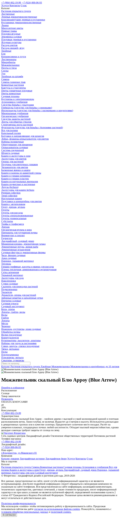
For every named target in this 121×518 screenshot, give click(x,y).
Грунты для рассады (12, 212)
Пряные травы (9, 31)
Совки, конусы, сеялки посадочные (20, 346)
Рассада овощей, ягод (12, 48)
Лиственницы (8, 59)
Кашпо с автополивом (13, 204)
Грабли (5, 317)
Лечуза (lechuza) (9, 187)
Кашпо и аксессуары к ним (15, 156)
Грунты (5, 210)
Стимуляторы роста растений (17, 124)
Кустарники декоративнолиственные (21, 22)
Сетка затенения (10, 272)
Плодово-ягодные (10, 33)
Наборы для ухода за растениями (19, 343)
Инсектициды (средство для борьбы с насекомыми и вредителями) (37, 110)
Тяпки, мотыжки (10, 349)
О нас (24, 5)
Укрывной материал (12, 275)
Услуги (5, 5)
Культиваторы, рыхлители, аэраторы (21, 340)
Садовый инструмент (12, 306)
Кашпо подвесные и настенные (18, 184)
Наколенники (8, 281)
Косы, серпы (8, 309)
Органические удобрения (15, 116)
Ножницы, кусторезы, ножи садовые (21, 329)
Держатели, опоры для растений (18, 295)
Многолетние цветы (12, 28)
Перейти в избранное (12, 387)
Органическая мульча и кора (16, 229)
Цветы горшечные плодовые (16, 90)
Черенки (5, 326)
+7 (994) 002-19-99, (11, 2)
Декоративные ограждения (15, 249)
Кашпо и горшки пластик (15, 178)
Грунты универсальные (13, 218)
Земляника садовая (11, 36)
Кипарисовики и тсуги (13, 56)
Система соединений (12, 150)
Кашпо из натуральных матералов (19, 181)
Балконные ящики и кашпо (15, 170)
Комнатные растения (12, 85)
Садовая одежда (9, 303)
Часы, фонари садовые (13, 255)
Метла (4, 323)
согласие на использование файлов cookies (57, 509)
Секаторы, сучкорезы (12, 360)
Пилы (4, 351)
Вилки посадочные (11, 334)
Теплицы (6, 263)
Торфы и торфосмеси (12, 224)
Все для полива (9, 130)
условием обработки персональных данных (24, 512)
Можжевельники (10, 65)
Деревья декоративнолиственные (19, 16)
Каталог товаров (10, 458)
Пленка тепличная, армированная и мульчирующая (28, 269)
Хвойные (6, 51)
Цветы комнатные (11, 93)
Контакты (14, 5)
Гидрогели (7, 238)
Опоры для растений (12, 161)
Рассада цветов (9, 45)
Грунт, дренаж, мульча (13, 207)
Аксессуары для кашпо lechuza (17, 190)
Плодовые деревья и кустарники (18, 39)
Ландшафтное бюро (56, 458)
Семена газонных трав (13, 82)
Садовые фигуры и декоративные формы (23, 252)
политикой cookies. (61, 512)
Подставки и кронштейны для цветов (21, 201)
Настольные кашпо (11, 198)
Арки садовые (9, 258)
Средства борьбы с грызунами (17, 104)
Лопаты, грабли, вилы (13, 312)
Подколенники (9, 289)
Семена (5, 79)
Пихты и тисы (9, 68)
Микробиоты (8, 62)
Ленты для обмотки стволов (16, 122)
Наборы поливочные (12, 141)
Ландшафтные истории (32, 458)
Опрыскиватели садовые (14, 147)
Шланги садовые (10, 153)
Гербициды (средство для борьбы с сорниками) (26, 107)
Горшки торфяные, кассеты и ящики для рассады (27, 266)
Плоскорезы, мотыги (12, 357)
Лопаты (5, 320)
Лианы (5, 25)
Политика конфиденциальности (18, 503)
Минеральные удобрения (14, 113)
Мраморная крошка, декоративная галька (23, 244)
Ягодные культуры (11, 42)
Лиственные (8, 14)
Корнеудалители (10, 337)
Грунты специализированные (17, 215)
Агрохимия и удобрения (14, 102)
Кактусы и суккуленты (13, 87)
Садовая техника (10, 96)
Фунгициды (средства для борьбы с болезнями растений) (32, 127)
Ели (3, 53)
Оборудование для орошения (16, 144)
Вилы (4, 315)
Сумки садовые (9, 283)
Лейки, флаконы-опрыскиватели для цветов (25, 139)
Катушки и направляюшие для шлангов (22, 136)
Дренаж (5, 227)
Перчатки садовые (11, 300)
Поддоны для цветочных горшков (19, 164)
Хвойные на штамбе (12, 76)
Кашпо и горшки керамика (15, 175)
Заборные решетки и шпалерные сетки (22, 298)
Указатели (6, 292)
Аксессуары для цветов (13, 158)
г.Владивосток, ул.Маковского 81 (19, 453)
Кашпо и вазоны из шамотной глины (21, 173)
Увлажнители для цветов (14, 167)
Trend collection (9, 195)
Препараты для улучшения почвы (19, 232)
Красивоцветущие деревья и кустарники (23, 19)
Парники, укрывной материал (17, 261)
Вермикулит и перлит (13, 235)
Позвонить (7, 399)
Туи (3, 73)
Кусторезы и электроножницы (17, 99)
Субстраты (7, 221)
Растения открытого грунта (16, 11)
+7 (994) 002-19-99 (11, 413)
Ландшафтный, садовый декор (17, 241)
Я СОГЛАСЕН (9, 515)
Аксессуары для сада (12, 278)
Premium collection (10, 192)
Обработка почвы (10, 332)
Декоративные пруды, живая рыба (19, 246)
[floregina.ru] (13, 433)
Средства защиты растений (16, 119)
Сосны (5, 70)
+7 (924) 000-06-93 (32, 2)
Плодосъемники (10, 354)
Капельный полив (11, 133)
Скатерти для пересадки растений (19, 286)
